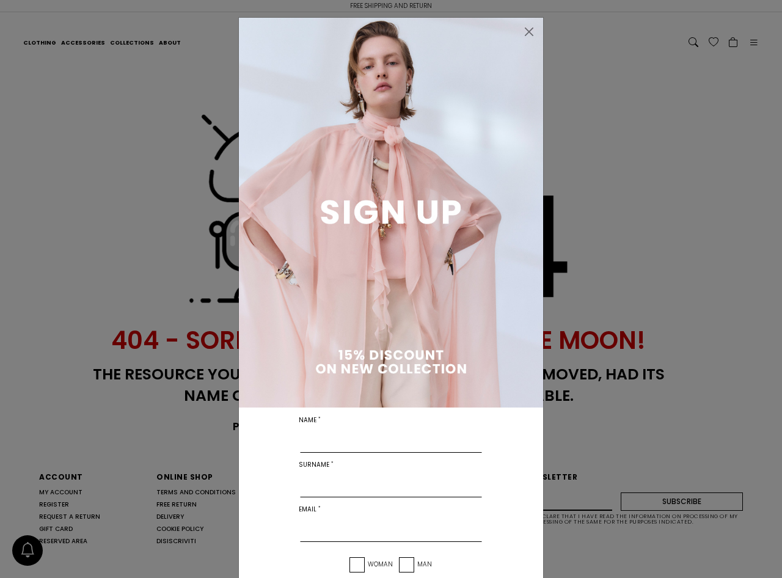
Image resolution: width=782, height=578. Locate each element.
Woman (380, 564)
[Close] (529, 32)
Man (424, 564)
